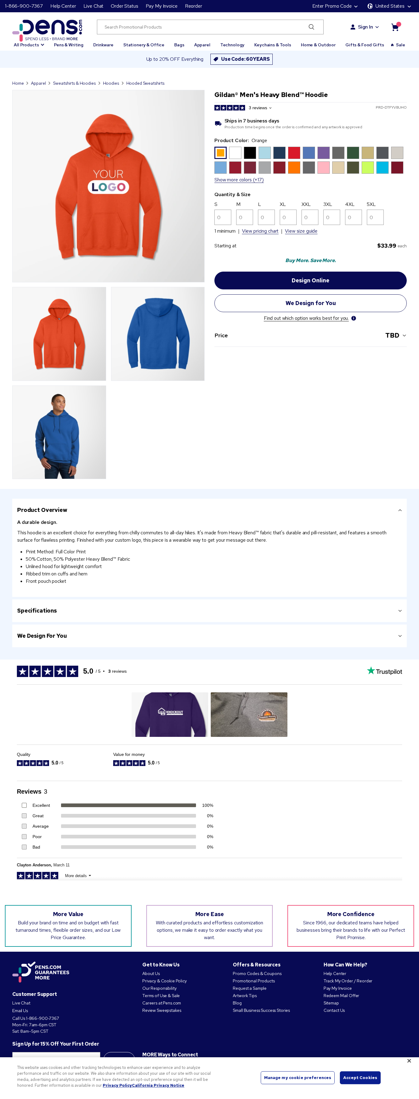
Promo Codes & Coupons (257, 973)
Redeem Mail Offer (341, 995)
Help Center (63, 6)
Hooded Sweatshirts (145, 83)
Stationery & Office (143, 45)
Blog (237, 1003)
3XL (327, 204)
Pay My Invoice (162, 6)
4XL (350, 204)
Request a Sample (250, 988)
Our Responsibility (159, 988)
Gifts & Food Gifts (364, 45)
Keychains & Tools (272, 45)
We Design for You (42, 635)
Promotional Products (254, 981)
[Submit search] (311, 27)
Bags (179, 45)
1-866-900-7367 (24, 6)
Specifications (37, 610)
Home (18, 83)
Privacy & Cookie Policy (164, 981)
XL (283, 204)
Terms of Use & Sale (161, 995)
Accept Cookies (360, 1077)
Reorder (193, 6)
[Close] (409, 1060)
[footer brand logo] (40, 973)
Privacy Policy (117, 1085)
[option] (220, 153)
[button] (29, 42)
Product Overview (42, 509)
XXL (306, 204)
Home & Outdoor (318, 45)
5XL (371, 204)
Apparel (202, 45)
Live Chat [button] (93, 6)
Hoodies (111, 83)
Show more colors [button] (233, 179)
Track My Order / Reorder (348, 981)
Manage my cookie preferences (298, 1077)
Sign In (365, 27)
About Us (151, 973)
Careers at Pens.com (161, 1003)
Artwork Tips (244, 995)
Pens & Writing (68, 45)
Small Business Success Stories (261, 1010)
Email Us (20, 1010)
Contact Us (335, 1010)
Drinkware (103, 45)
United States (390, 6)
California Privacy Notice (158, 1085)
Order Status (124, 6)
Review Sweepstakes (161, 1010)
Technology (232, 45)
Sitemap (331, 1003)
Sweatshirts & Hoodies (74, 83)
